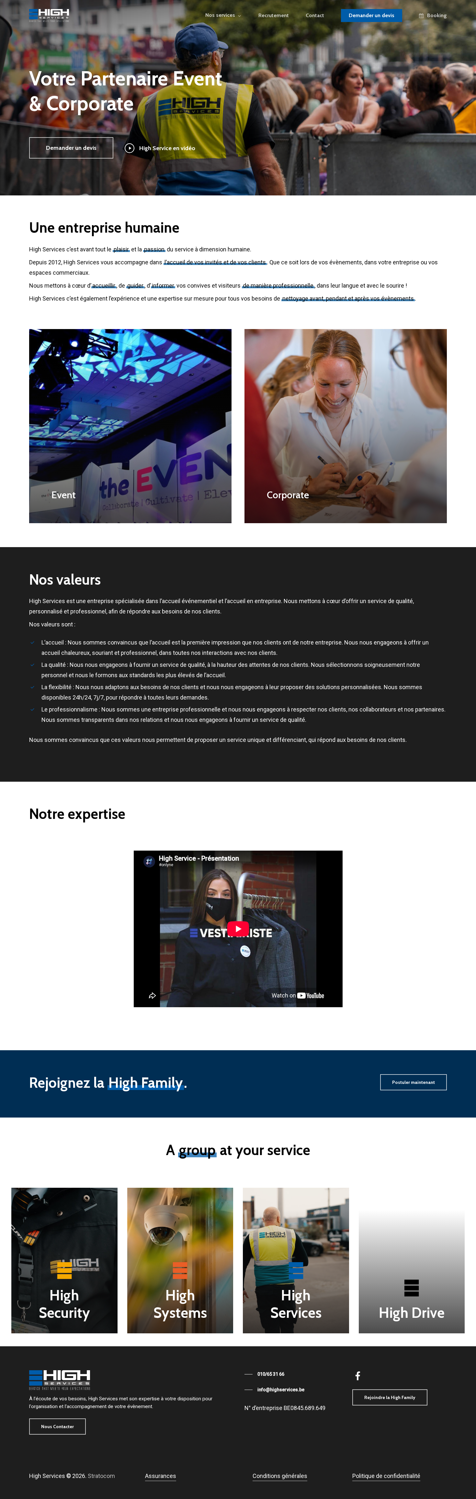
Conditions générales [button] (280, 1475)
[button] (71, 148)
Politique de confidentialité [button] (386, 1475)
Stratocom (101, 1475)
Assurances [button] (160, 1475)
